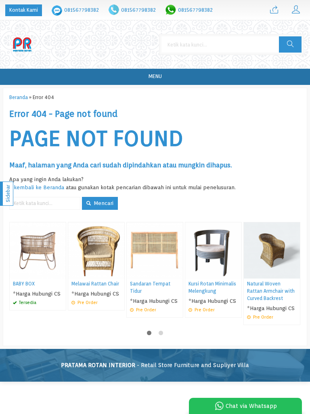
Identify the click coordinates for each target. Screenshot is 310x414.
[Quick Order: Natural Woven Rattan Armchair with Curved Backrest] (295, 272)
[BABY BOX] (38, 250)
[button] (290, 44)
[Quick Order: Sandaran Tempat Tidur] (178, 272)
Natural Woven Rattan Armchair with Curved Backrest (271, 291)
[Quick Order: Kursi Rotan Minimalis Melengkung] (236, 272)
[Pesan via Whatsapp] (274, 10)
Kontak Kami (23, 10)
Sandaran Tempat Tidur (150, 287)
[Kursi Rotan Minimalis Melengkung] (213, 250)
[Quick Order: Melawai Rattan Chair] (119, 272)
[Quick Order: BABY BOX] (61, 272)
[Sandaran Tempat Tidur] (155, 250)
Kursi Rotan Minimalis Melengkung (212, 287)
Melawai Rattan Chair (95, 284)
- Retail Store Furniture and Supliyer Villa (155, 365)
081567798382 (81, 10)
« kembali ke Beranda (36, 187)
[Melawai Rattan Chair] (96, 250)
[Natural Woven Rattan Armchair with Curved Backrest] (272, 250)
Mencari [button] (102, 203)
